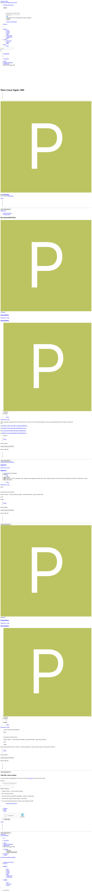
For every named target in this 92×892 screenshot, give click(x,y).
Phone (4, 811)
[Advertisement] (44, 77)
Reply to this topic (7, 213)
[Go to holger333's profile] (4, 462)
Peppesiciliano (5, 194)
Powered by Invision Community (8, 857)
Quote (4, 439)
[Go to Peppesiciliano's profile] (46, 192)
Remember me (9, 17)
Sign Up (5, 24)
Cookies (5, 854)
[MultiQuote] (4, 438)
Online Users (9, 35)
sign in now (30, 778)
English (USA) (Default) (12, 852)
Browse (5, 29)
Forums (8, 31)
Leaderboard (9, 36)
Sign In (8, 19)
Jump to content (4, 1)
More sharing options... (6, 209)
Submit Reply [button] (7, 819)
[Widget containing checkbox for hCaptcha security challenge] (14, 815)
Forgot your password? (11, 21)
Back (7, 869)
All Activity (9, 40)
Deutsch (8, 850)
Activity (5, 39)
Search (7, 42)
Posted (5, 317)
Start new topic (6, 214)
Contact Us (6, 853)
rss (4, 838)
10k (7, 475)
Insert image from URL (11, 803)
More (7, 38)
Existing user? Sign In (8, 5)
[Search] (1, 51)
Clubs (7, 30)
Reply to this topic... (5, 788)
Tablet (4, 809)
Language (5, 849)
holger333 (3, 465)
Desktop (5, 808)
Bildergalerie (10, 195)
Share (2, 198)
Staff (7, 34)
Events (7, 33)
